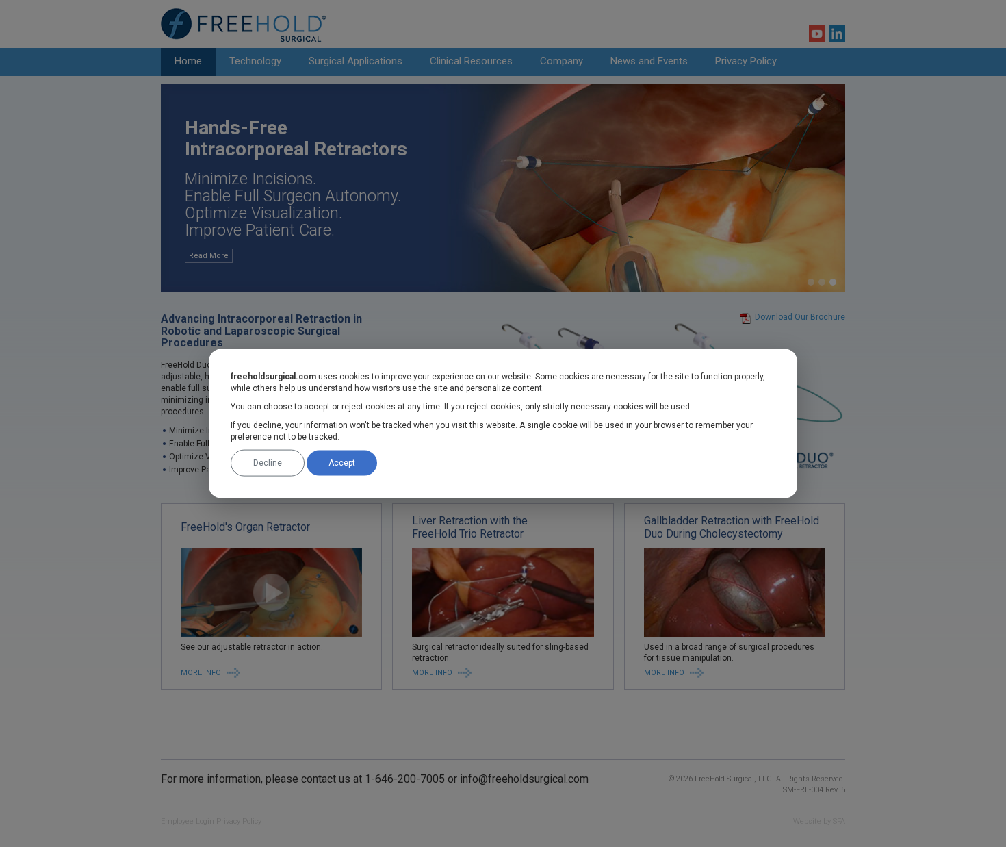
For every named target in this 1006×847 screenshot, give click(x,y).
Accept (341, 463)
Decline (267, 463)
